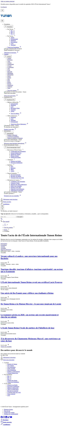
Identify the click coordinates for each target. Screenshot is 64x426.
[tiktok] (9, 417)
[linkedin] (6, 417)
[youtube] (11, 417)
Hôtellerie (13, 40)
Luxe (12, 43)
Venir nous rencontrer (8, 360)
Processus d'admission (16, 162)
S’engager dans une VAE (14, 392)
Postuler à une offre (16, 187)
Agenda (3, 246)
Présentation (4, 243)
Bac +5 (12, 33)
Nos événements (11, 370)
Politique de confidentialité (11, 414)
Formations (4, 245)
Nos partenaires (11, 367)
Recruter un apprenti (12, 391)
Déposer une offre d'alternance (19, 184)
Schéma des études (16, 157)
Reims (6, 230)
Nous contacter (11, 394)
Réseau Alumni (15, 156)
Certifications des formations (18, 151)
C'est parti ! (20, 216)
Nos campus (10, 365)
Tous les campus (8, 227)
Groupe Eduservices (16, 153)
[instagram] (4, 417)
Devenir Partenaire (15, 174)
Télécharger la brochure (17, 190)
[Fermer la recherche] (2, 209)
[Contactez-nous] (2, 219)
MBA (12, 169)
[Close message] (2, 10)
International (14, 42)
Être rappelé (6, 221)
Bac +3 (12, 32)
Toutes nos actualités (6, 346)
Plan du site (7, 411)
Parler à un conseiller (16, 186)
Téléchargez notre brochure (10, 199)
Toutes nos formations (13, 382)
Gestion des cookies (9, 412)
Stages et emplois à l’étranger (15, 138)
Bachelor (13, 168)
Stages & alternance (6, 249)
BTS (12, 166)
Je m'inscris (4, 7)
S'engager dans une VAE (17, 177)
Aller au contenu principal (7, 1)
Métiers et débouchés (12, 388)
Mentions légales (8, 409)
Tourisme (13, 45)
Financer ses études (16, 161)
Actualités (3, 248)
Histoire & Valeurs (15, 154)
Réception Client (15, 108)
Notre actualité (11, 368)
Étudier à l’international (13, 371)
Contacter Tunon (15, 183)
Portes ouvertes (7, 201)
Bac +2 (12, 30)
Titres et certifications (12, 389)
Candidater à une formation (18, 181)
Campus (6, 54)
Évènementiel (14, 39)
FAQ (8, 395)
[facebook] (2, 417)
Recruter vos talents (16, 176)
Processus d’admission (13, 386)
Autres (12, 171)
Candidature (6, 204)
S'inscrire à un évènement (17, 189)
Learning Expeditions (13, 136)
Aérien (12, 37)
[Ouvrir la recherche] (2, 206)
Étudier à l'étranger (12, 135)
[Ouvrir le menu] (2, 20)
